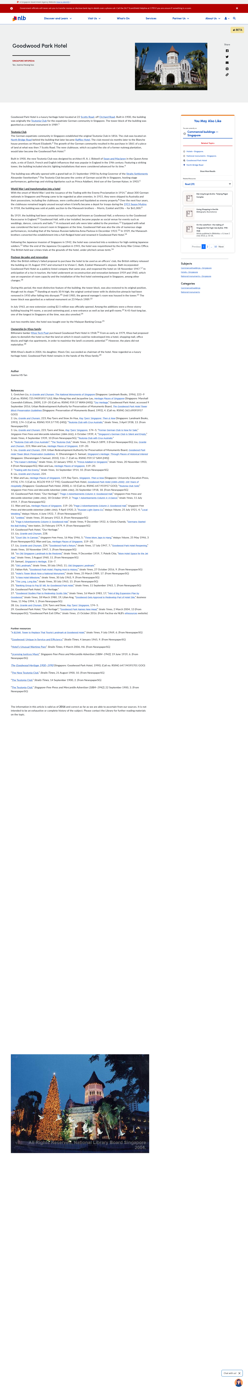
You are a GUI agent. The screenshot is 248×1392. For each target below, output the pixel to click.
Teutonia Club (39, 120)
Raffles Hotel (82, 139)
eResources (131, 613)
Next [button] (221, 246)
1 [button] (203, 246)
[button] (227, 18)
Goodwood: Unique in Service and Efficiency (37, 639)
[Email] (227, 64)
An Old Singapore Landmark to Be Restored (39, 553)
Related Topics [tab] (207, 143)
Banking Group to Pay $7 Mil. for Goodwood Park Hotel (44, 585)
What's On (123, 18)
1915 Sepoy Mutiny (135, 204)
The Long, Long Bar (26, 581)
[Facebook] (227, 52)
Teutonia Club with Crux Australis (85, 422)
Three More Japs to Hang (98, 537)
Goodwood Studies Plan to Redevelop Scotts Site (41, 593)
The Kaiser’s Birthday (26, 462)
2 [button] (207, 246)
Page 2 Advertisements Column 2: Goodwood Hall (100, 506)
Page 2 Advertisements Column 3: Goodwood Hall (86, 494)
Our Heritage (101, 402)
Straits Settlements (137, 173)
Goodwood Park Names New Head (79, 609)
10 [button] (215, 246)
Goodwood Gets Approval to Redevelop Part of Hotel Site (105, 597)
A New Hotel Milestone (28, 577)
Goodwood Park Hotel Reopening (129, 545)
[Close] (241, 7)
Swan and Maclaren (114, 158)
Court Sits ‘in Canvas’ (27, 537)
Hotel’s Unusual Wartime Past (29, 647)
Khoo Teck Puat (40, 333)
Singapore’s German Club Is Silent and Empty (122, 434)
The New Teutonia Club (25, 672)
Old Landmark (23, 565)
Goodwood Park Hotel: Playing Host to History (53, 569)
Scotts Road (87, 117)
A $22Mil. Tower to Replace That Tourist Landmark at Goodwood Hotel (48, 632)
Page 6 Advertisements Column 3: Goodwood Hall (42, 522)
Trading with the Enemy (27, 470)
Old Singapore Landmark (81, 565)
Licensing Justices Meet (25, 654)
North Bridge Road (21, 139)
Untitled (20, 518)
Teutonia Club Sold (129, 486)
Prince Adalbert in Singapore (92, 462)
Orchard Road (107, 117)
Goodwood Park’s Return (63, 545)
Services (151, 18)
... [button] (211, 246)
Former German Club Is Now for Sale (118, 430)
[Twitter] (227, 58)
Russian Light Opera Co (90, 510)
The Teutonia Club (61, 442)
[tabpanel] (208, 161)
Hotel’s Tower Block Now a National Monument (40, 573)
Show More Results (207, 171)
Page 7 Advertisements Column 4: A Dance (95, 498)
